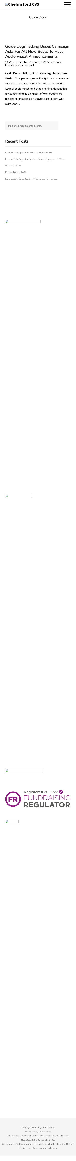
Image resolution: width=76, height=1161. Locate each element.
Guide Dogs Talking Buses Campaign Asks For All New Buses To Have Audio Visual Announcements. (37, 51)
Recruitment (46, 1131)
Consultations (54, 62)
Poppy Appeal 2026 (16, 172)
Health (31, 65)
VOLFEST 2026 (13, 165)
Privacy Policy (31, 1131)
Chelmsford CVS (37, 62)
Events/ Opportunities (16, 65)
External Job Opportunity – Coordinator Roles (28, 152)
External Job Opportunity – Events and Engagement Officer (35, 159)
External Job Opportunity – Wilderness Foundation (31, 178)
